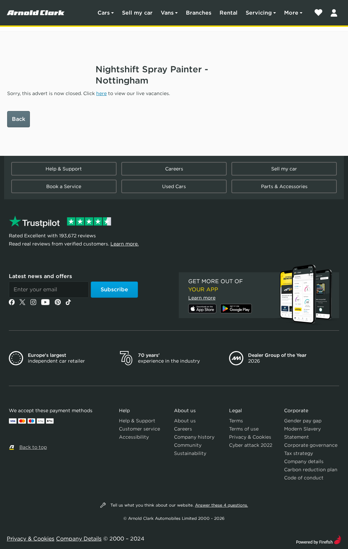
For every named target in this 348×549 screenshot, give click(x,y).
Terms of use (244, 429)
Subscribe (114, 289)
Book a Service (63, 186)
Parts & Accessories (284, 186)
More (291, 13)
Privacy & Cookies (250, 437)
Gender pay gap (302, 420)
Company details (304, 461)
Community (188, 445)
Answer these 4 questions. (221, 505)
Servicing (259, 13)
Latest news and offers (40, 276)
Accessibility (134, 437)
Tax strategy (298, 453)
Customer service (139, 429)
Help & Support (64, 168)
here (101, 93)
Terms (236, 420)
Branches (198, 13)
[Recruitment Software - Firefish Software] (318, 539)
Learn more (201, 297)
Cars (104, 13)
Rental (229, 13)
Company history (194, 437)
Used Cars (174, 186)
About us (185, 420)
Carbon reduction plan (310, 469)
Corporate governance (310, 445)
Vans (167, 13)
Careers (174, 168)
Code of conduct (304, 477)
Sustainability (190, 453)
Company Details (79, 538)
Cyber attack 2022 (250, 445)
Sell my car (137, 13)
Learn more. (124, 243)
